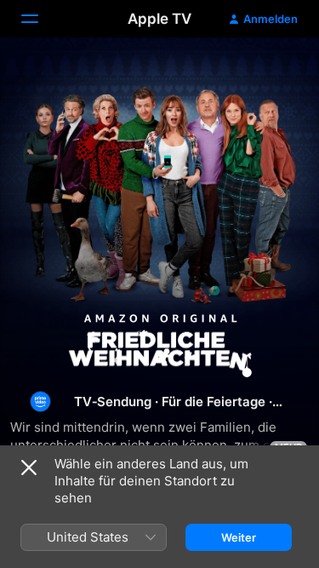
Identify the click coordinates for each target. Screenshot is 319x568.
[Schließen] (29, 467)
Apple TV (159, 18)
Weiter (238, 537)
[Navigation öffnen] (40, 18)
